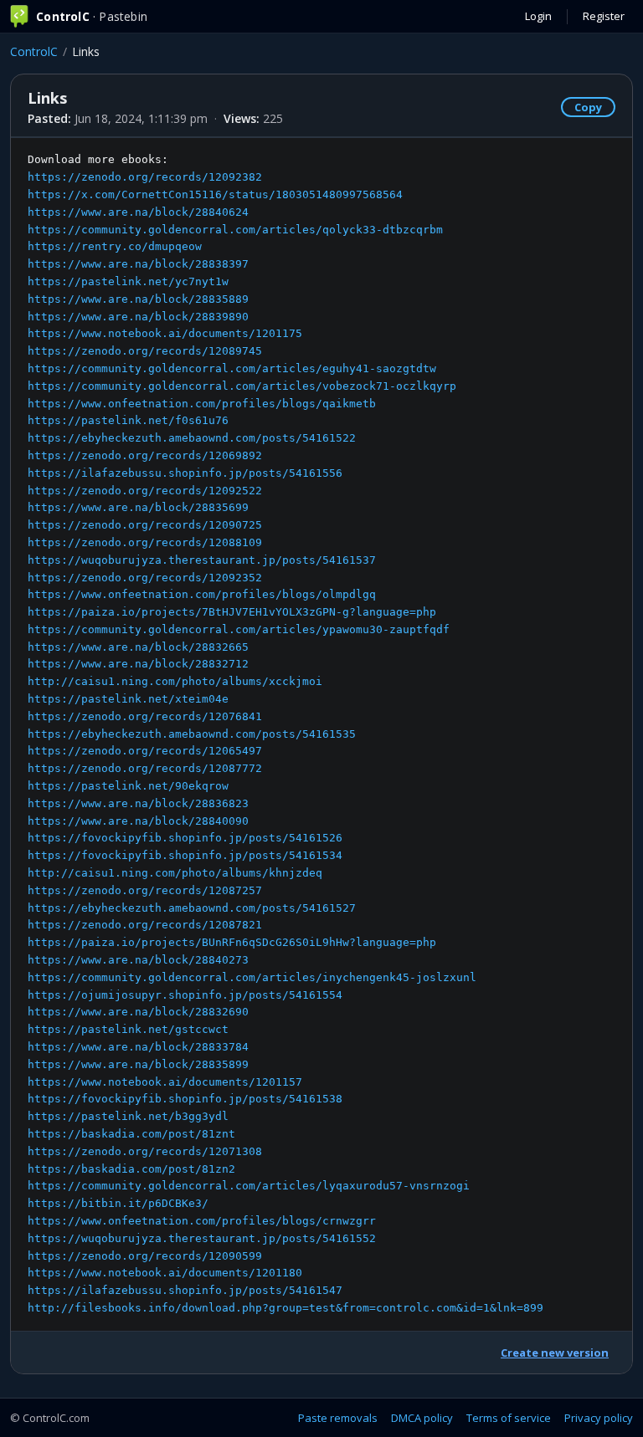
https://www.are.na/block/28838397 (138, 264)
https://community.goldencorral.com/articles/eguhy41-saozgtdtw (232, 368)
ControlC (34, 51)
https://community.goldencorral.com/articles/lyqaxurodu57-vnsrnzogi (249, 1185)
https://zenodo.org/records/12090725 (145, 525)
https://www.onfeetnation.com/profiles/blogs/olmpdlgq (202, 594)
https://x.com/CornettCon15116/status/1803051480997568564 (215, 194)
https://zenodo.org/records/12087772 (145, 768)
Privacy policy (598, 1417)
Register (604, 15)
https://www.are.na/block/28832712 (138, 663)
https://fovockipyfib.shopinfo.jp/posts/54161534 (185, 855)
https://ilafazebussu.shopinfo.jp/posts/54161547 (185, 1290)
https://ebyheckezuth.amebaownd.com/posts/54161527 (192, 908)
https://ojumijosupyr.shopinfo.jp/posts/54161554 (185, 995)
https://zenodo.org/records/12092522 (145, 490)
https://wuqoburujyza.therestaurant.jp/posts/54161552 (202, 1238)
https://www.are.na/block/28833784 (138, 1047)
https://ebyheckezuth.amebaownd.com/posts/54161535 (192, 734)
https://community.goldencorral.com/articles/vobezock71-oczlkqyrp (242, 386)
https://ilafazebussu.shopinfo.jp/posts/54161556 (185, 473)
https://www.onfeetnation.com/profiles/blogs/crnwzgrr (202, 1221)
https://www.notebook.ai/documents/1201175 (165, 333)
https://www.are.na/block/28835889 (138, 299)
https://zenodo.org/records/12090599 (145, 1256)
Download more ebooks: (285, 733)
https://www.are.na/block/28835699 (138, 507)
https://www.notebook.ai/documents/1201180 (165, 1272)
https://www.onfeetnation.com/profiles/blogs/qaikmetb (202, 403)
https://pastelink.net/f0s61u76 (128, 420)
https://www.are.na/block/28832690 (138, 1011)
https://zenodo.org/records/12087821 (145, 924)
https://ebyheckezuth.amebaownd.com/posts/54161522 (192, 438)
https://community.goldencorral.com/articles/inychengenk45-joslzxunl (252, 977)
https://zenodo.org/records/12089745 (145, 351)
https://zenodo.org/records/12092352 (145, 577)
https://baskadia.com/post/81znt (131, 1134)
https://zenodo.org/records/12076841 (145, 716)
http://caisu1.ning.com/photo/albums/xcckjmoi (175, 681)
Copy (588, 107)
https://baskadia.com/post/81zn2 (131, 1169)
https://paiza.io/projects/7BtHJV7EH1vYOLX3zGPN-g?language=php (232, 612)
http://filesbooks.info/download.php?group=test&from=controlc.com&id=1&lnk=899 (285, 1307)
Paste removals (338, 1417)
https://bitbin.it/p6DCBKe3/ (118, 1203)
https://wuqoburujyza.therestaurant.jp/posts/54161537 (202, 560)
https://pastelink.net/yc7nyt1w (128, 281)
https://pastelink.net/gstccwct (128, 1029)
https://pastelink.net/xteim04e (128, 699)
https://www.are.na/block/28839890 (138, 316)
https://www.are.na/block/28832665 (138, 647)
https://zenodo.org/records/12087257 (145, 890)
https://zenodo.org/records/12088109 (145, 542)
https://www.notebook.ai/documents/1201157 (165, 1082)
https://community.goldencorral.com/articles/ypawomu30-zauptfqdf (239, 629)
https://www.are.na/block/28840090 (138, 821)
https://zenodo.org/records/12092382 (145, 177)
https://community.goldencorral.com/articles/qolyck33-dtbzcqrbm (235, 229)
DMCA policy (422, 1417)
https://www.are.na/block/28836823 (138, 803)
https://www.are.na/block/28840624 (138, 212)
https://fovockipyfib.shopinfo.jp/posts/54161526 (185, 837)
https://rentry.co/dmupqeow (115, 246)
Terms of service (508, 1417)
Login (538, 15)
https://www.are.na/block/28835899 (138, 1064)
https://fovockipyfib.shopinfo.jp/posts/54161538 (185, 1098)
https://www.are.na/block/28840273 (138, 960)
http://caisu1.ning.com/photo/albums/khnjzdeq (175, 873)
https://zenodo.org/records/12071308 (145, 1151)
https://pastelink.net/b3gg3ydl (128, 1116)
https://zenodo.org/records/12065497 (145, 750)
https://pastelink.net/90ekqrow (128, 786)
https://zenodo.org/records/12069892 (145, 455)
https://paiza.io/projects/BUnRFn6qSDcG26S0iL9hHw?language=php (232, 942)
